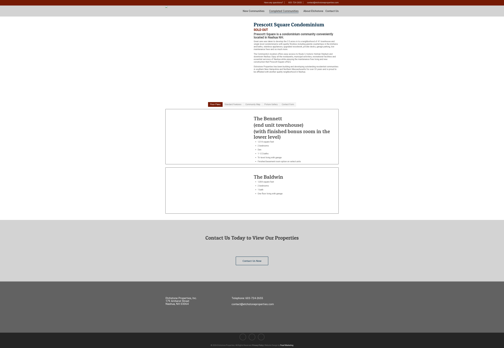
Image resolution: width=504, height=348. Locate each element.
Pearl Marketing (286, 345)
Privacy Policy (258, 345)
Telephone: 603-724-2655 (247, 298)
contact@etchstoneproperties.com (253, 304)
